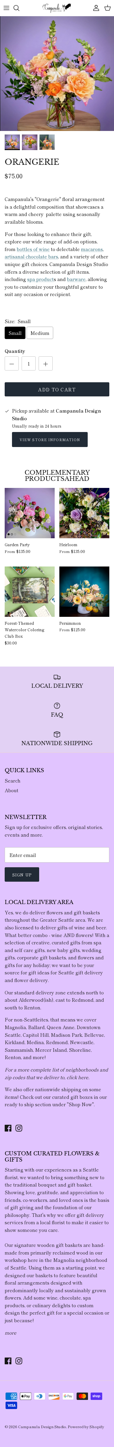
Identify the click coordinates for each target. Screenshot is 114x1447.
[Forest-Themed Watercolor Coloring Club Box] (30, 591)
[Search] (19, 7)
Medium (39, 332)
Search (12, 780)
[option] (57, 73)
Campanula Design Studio (42, 1426)
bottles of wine (33, 248)
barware (76, 279)
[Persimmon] (84, 591)
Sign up (22, 875)
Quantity (15, 351)
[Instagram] (18, 1128)
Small (15, 332)
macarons (92, 248)
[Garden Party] (30, 513)
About (11, 790)
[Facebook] (8, 1128)
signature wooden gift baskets (48, 1244)
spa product (40, 279)
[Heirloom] (84, 513)
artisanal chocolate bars (31, 256)
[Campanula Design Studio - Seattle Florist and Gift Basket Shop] (57, 8)
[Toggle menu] (6, 7)
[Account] (94, 7)
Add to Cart (57, 389)
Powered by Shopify (86, 1426)
